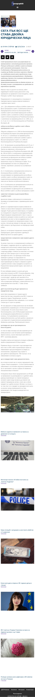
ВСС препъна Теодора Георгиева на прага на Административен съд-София (15, 631)
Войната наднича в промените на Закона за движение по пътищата (15, 433)
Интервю (21, 689)
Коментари (30, 689)
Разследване (17, 693)
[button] (17, 7)
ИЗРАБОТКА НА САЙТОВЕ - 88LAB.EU (17, 696)
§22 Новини (5, 689)
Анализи (14, 689)
